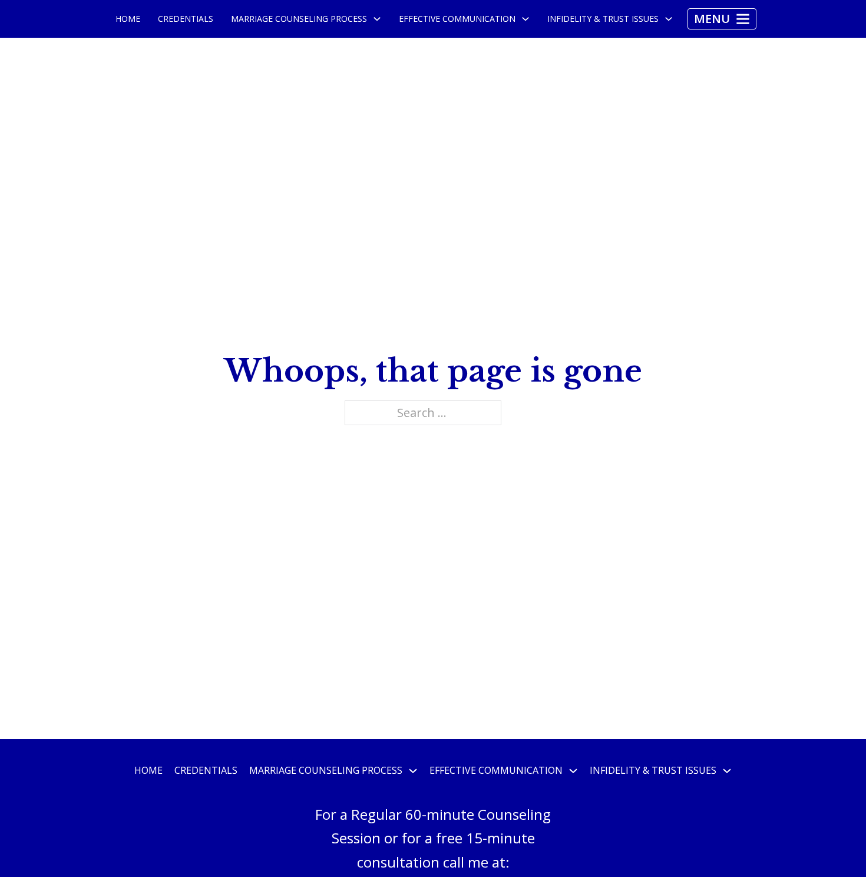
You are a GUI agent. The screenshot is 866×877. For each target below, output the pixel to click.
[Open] (721, 18)
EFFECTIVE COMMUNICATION (457, 18)
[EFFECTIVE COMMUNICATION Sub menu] (525, 19)
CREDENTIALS (185, 18)
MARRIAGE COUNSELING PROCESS (299, 18)
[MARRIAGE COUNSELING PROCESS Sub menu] (377, 19)
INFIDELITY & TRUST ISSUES (603, 18)
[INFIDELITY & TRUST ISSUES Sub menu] (669, 19)
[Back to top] (833, 844)
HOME (127, 18)
